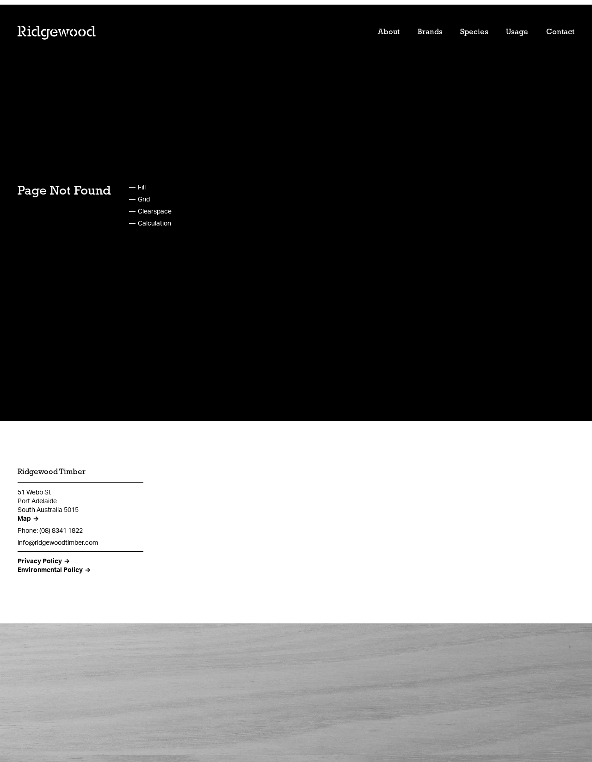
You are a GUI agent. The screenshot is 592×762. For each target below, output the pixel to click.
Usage (517, 32)
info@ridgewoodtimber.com (58, 542)
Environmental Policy (50, 569)
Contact (560, 32)
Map (24, 518)
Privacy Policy (40, 561)
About (389, 32)
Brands (430, 32)
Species (474, 32)
